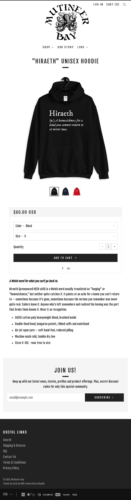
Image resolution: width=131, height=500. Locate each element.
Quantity (18, 247)
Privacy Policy (11, 468)
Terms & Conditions (14, 462)
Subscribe (102, 397)
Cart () (113, 4)
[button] (54, 191)
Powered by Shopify (35, 483)
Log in (98, 4)
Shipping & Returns (14, 445)
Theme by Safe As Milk (13, 483)
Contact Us (9, 457)
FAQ (5, 451)
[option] (65, 129)
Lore (81, 47)
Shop (46, 47)
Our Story (65, 47)
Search (7, 440)
